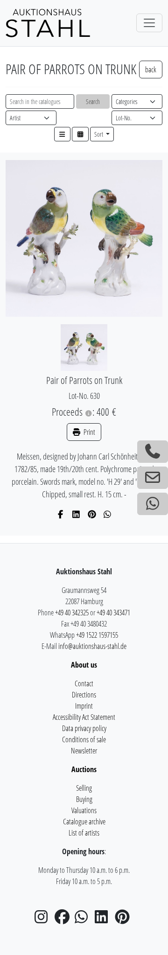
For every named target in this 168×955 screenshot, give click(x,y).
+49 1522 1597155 (97, 635)
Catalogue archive (84, 821)
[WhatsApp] (107, 514)
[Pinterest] (92, 514)
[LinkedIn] (76, 514)
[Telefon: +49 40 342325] (152, 451)
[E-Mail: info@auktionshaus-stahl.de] (152, 478)
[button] (62, 134)
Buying (84, 799)
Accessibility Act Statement (84, 717)
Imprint (84, 706)
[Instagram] (44, 919)
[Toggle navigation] (149, 23)
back (150, 69)
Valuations (84, 810)
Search (93, 101)
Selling (84, 788)
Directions (84, 695)
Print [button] (88, 432)
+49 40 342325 (72, 612)
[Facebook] (61, 514)
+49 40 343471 (113, 612)
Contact (84, 683)
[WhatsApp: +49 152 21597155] (152, 504)
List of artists (84, 833)
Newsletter (84, 751)
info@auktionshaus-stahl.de (92, 646)
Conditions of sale (84, 739)
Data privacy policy (84, 728)
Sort (99, 134)
